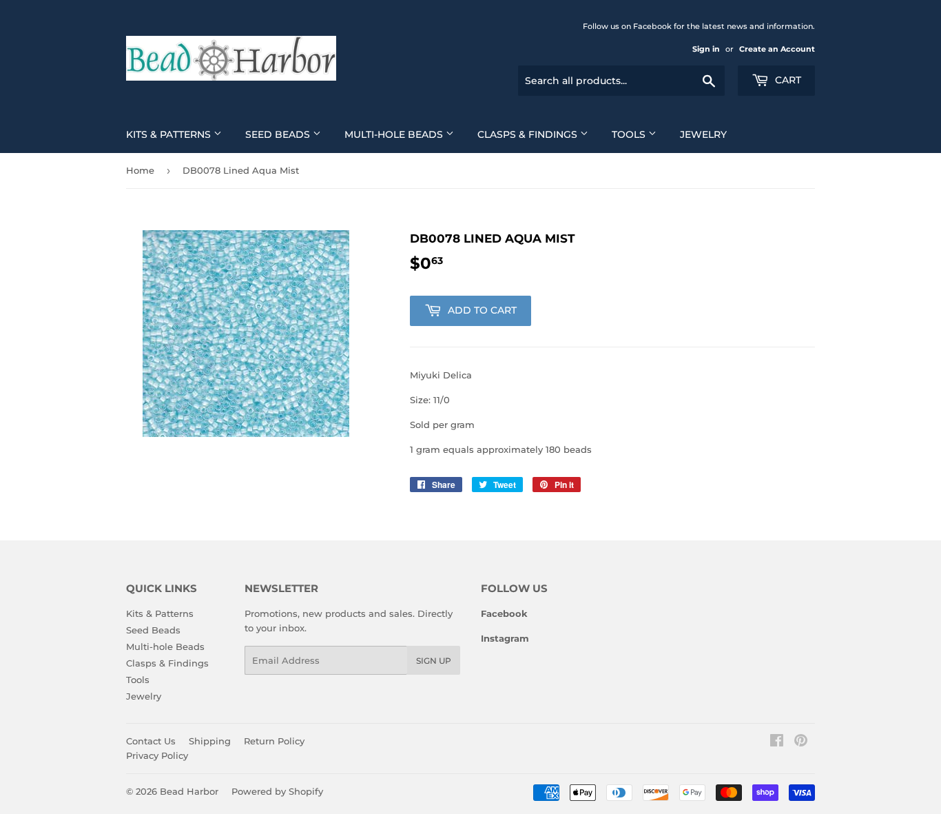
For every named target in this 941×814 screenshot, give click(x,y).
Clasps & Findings (528, 134)
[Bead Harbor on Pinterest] (801, 742)
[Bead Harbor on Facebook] (776, 742)
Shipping (210, 740)
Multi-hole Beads (395, 134)
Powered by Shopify (277, 791)
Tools (630, 134)
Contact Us (151, 740)
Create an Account (777, 49)
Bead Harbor (189, 791)
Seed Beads (279, 134)
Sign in (706, 49)
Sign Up (433, 660)
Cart (786, 80)
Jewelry (703, 134)
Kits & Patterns (170, 134)
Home (140, 170)
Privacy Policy (157, 755)
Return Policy (274, 740)
